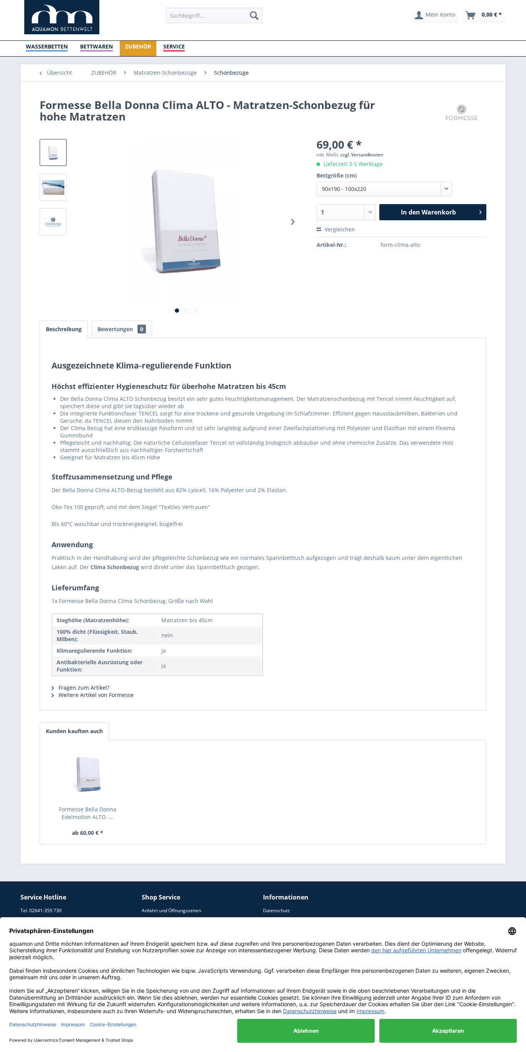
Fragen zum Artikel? (83, 687)
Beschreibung (64, 329)
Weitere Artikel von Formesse (95, 695)
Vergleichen (339, 229)
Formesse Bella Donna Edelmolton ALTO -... (87, 813)
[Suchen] (254, 15)
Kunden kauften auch (74, 731)
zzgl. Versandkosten (361, 154)
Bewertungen (120, 329)
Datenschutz (276, 910)
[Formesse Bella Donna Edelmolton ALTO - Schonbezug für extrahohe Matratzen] (88, 775)
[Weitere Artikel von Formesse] (461, 112)
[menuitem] (214, 15)
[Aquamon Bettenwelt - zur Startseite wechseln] (61, 17)
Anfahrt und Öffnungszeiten (171, 910)
